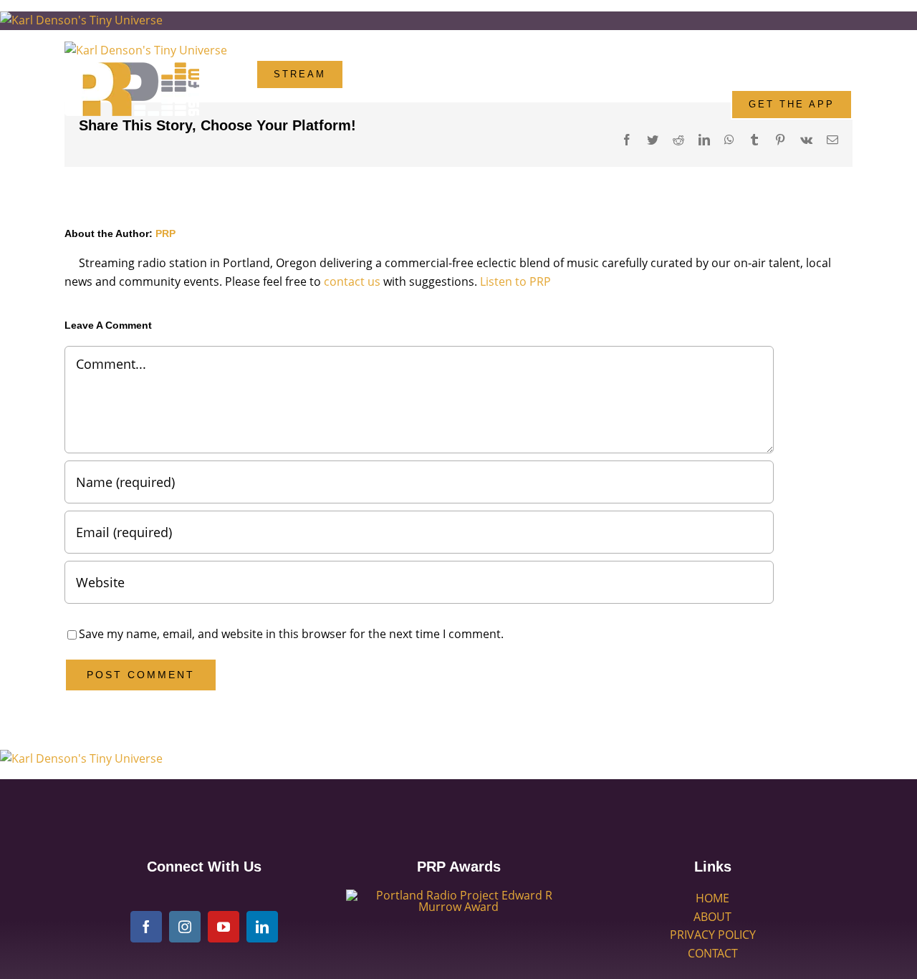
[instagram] (185, 926)
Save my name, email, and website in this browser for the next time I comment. (291, 634)
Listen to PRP (515, 281)
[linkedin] (262, 926)
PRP (165, 233)
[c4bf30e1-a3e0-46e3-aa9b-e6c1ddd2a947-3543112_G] (458, 895)
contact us (352, 281)
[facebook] (146, 926)
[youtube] (223, 926)
